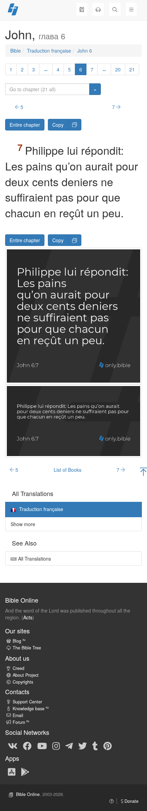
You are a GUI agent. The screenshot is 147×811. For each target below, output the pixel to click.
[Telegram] (69, 745)
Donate (130, 801)
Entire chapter (25, 124)
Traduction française (49, 50)
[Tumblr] (95, 745)
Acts (27, 617)
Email (18, 715)
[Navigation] (131, 9)
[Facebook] (27, 745)
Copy (58, 124)
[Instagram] (56, 745)
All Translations (34, 558)
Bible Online (28, 794)
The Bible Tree (27, 648)
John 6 (84, 50)
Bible (15, 50)
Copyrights (23, 682)
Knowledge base (31, 708)
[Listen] (98, 9)
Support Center (27, 702)
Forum (21, 722)
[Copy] (74, 124)
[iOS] (11, 771)
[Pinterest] (107, 745)
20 (118, 69)
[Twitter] (82, 745)
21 (132, 69)
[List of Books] (81, 9)
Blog (19, 641)
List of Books (67, 469)
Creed (18, 668)
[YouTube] (42, 745)
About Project (26, 675)
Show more (23, 524)
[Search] (115, 9)
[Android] (25, 771)
